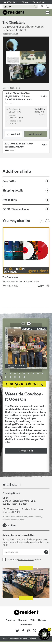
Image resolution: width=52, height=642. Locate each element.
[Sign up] (46, 552)
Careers (42, 620)
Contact (22, 620)
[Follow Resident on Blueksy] (17, 630)
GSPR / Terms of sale (16, 209)
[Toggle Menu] (47, 12)
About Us (10, 620)
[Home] (13, 12)
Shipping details (13, 190)
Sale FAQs (9, 181)
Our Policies (26, 624)
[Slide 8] (37, 307)
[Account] (42, 6)
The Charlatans (14, 22)
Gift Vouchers (10, 2)
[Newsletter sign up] (44, 634)
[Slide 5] (23, 307)
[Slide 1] (5, 307)
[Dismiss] (49, 629)
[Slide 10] (47, 307)
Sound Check (39, 2)
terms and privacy (26, 559)
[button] (26, 285)
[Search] (34, 6)
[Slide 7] (33, 307)
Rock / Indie (15, 88)
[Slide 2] (9, 307)
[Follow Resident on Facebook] (23, 630)
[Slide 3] (14, 307)
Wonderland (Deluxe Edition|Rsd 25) (21, 281)
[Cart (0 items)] (47, 6)
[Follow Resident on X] (34, 630)
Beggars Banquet (10, 34)
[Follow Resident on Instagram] (28, 630)
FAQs (32, 620)
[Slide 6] (28, 307)
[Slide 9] (42, 307)
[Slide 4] (19, 307)
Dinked (25, 2)
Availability (10, 199)
